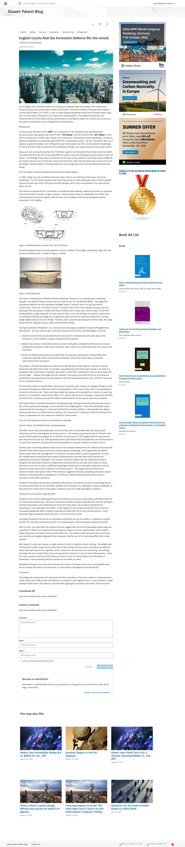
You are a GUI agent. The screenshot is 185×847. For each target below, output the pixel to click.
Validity (32, 32)
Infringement (82, 32)
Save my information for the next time (38, 661)
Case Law (42, 32)
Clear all (88, 667)
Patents (23, 32)
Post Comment (105, 667)
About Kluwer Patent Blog (17, 844)
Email (22, 651)
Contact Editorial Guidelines (97, 692)
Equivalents (54, 32)
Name (22, 640)
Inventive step (68, 32)
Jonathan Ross (25, 43)
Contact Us (35, 844)
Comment (23, 618)
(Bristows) (36, 43)
